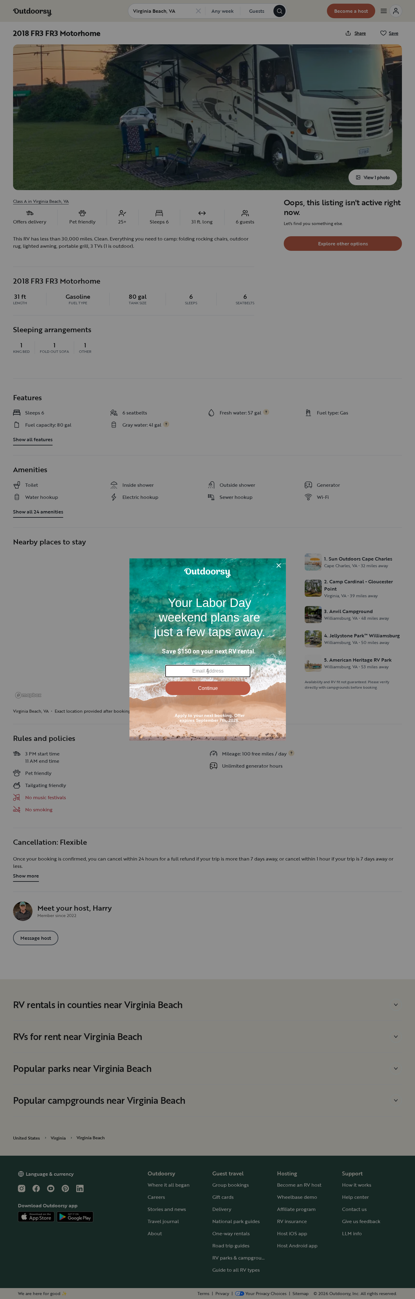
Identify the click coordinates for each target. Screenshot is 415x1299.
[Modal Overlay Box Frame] (207, 649)
